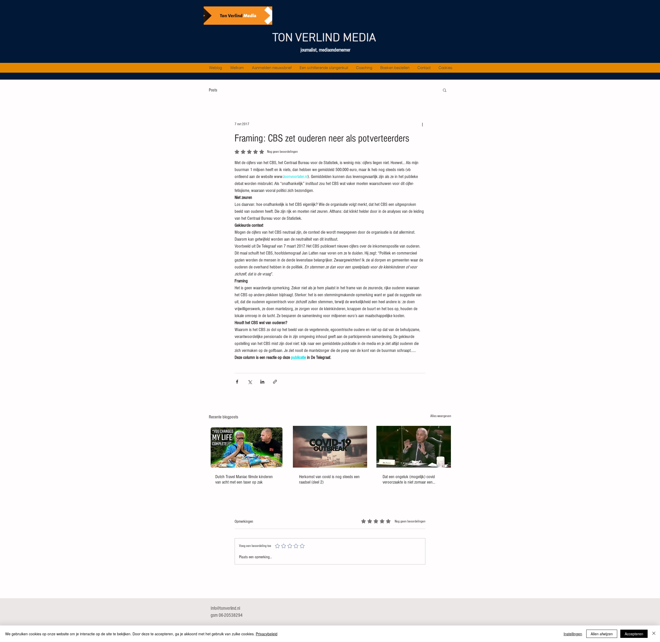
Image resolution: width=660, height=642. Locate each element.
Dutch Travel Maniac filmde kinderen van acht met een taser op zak (244, 479)
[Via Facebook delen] (237, 381)
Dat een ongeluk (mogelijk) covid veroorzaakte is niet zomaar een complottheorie (409, 479)
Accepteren (634, 633)
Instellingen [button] (573, 633)
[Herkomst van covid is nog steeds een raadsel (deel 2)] (330, 447)
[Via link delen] (275, 381)
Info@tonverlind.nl (225, 608)
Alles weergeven (440, 416)
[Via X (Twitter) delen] (249, 381)
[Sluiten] (654, 634)
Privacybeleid (266, 633)
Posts (213, 90)
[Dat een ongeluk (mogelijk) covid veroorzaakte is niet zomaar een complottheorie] (413, 447)
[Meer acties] (422, 124)
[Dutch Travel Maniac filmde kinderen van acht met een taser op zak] (246, 447)
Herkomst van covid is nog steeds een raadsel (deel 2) (329, 479)
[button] (444, 90)
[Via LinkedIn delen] (262, 381)
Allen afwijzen (602, 633)
